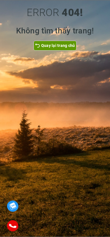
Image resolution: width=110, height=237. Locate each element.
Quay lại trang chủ (58, 45)
